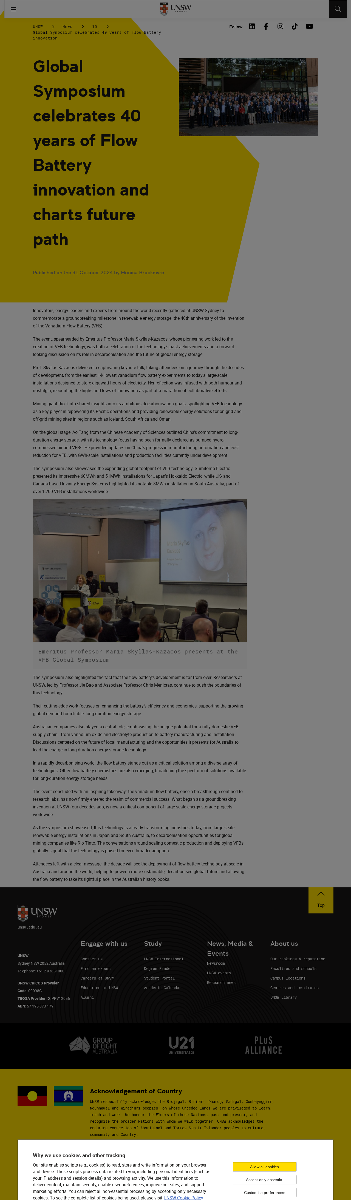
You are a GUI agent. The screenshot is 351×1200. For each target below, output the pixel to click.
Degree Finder (158, 968)
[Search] (338, 9)
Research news (221, 982)
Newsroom (216, 963)
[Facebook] (266, 26)
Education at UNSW (99, 987)
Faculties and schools (293, 968)
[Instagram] (280, 26)
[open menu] (13, 9)
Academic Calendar (162, 987)
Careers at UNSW (97, 978)
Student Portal (159, 978)
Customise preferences (264, 1192)
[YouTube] (309, 26)
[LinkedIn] (252, 26)
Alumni (87, 997)
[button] (320, 900)
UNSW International (163, 958)
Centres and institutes (294, 987)
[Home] (175, 9)
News (67, 26)
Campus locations (287, 978)
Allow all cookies (264, 1167)
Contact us (92, 958)
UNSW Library (283, 997)
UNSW (38, 26)
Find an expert (96, 968)
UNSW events (219, 972)
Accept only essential (264, 1180)
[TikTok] (294, 26)
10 (94, 26)
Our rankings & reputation (297, 958)
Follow (235, 26)
